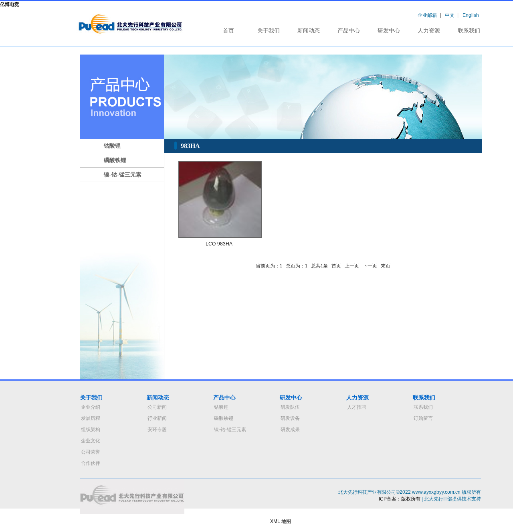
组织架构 (90, 429)
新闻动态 (308, 30)
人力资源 (429, 30)
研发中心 (389, 30)
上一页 (352, 266)
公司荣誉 (90, 452)
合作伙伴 (90, 463)
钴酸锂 (112, 146)
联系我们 (469, 30)
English (471, 15)
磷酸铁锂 (115, 160)
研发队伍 (290, 407)
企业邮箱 (427, 15)
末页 (385, 266)
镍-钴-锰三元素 (122, 175)
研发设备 (290, 418)
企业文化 (90, 441)
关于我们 (268, 30)
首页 (228, 30)
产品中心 (348, 30)
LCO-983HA (219, 244)
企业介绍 (90, 407)
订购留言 (423, 418)
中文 (449, 15)
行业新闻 (157, 418)
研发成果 (290, 429)
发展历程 (90, 418)
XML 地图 (280, 521)
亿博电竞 (9, 4)
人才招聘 (356, 407)
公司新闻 (157, 407)
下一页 (370, 266)
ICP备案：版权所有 (399, 499)
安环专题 (157, 429)
